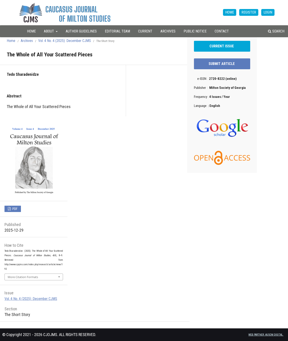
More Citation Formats (23, 277)
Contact (222, 31)
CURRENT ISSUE (222, 46)
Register (248, 12)
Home (11, 41)
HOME (31, 31)
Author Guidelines (81, 31)
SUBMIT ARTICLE (222, 64)
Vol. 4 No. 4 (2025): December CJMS (64, 41)
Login (267, 12)
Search (277, 31)
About (49, 31)
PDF (15, 209)
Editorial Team (117, 31)
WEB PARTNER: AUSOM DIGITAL (266, 334)
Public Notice (195, 31)
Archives (168, 31)
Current (145, 31)
